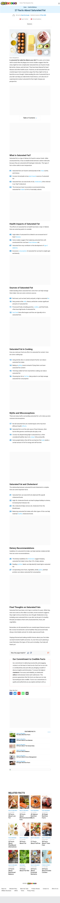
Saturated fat (13, 158)
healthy (20, 513)
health (30, 227)
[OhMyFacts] (9, 3)
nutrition (19, 564)
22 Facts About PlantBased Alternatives (12, 844)
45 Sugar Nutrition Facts (23, 762)
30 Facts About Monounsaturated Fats (26, 816)
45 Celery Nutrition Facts (23, 734)
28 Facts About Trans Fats (46, 843)
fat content (41, 352)
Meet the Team (24, 888)
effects (24, 426)
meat (42, 170)
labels (20, 632)
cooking (17, 354)
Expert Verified (24, 19)
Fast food (15, 312)
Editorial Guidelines (36, 19)
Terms (22, 890)
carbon (41, 160)
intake (22, 189)
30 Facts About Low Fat (12, 816)
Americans (31, 559)
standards (16, 672)
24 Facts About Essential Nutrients (34, 871)
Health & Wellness (32, 7)
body (42, 440)
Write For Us (55, 888)
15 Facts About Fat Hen (24, 869)
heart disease (33, 242)
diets (31, 612)
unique (33, 437)
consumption (23, 251)
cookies (36, 307)
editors (15, 675)
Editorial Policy (13, 888)
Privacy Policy (31, 890)
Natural (42, 627)
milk (25, 301)
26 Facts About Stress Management (26, 757)
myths (21, 416)
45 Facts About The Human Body (25, 746)
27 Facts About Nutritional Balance (12, 871)
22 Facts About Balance (22, 751)
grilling (20, 365)
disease (18, 237)
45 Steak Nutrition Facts (45, 816)
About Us (3, 888)
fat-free (26, 376)
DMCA (16, 890)
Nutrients (29, 24)
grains (40, 569)
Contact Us (46, 888)
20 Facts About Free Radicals (24, 740)
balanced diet (46, 551)
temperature (28, 165)
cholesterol (38, 181)
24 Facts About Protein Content (46, 870)
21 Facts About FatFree (35, 842)
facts (17, 79)
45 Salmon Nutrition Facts (34, 816)
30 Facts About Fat (23, 842)
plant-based (32, 176)
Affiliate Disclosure (6, 890)
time (37, 640)
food (31, 76)
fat (48, 298)
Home (25, 7)
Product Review (35, 888)
